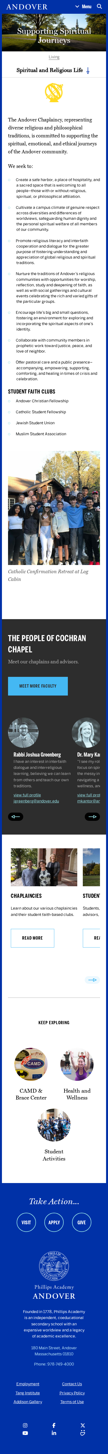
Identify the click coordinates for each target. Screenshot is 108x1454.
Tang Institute (28, 1393)
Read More (32, 938)
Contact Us (72, 1384)
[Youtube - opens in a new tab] (25, 1434)
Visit (26, 1223)
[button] (83, 6)
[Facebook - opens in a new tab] (54, 1426)
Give (82, 1223)
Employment (27, 1384)
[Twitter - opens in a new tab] (83, 1426)
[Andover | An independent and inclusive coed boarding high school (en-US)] (27, 6)
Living (54, 57)
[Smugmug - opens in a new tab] (83, 1434)
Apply (54, 1223)
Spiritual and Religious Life (50, 70)
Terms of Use (72, 1402)
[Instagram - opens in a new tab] (25, 1426)
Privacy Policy (72, 1393)
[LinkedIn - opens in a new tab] (54, 1434)
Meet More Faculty (37, 686)
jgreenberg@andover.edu (36, 801)
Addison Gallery (28, 1402)
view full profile (27, 795)
